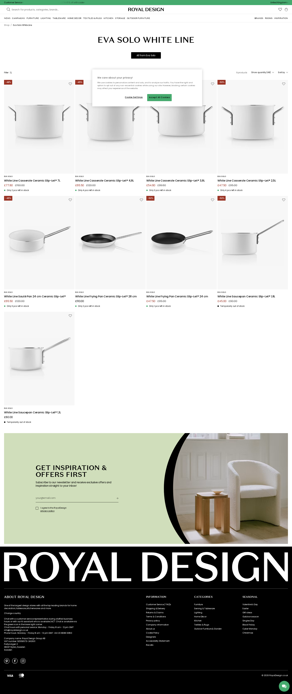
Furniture (198, 604)
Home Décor (200, 617)
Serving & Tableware (204, 609)
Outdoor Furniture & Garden (208, 629)
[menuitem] (7, 18)
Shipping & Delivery (155, 609)
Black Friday (248, 625)
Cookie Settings (134, 97)
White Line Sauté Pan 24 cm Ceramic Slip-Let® (35, 296)
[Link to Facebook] (15, 660)
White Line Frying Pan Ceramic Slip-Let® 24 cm (177, 296)
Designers (151, 637)
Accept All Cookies (159, 97)
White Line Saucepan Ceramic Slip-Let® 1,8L (246, 296)
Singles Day (248, 621)
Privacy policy (153, 621)
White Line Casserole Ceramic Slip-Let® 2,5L (246, 180)
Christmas (247, 633)
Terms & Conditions (156, 617)
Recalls (149, 645)
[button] (279, 2)
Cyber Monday (249, 629)
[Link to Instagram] (23, 660)
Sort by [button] (281, 72)
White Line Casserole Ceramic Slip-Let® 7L (32, 180)
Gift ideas (247, 613)
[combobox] (279, 2)
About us (150, 629)
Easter (245, 609)
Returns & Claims (154, 613)
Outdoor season (250, 617)
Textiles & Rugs (201, 625)
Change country (12, 613)
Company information (157, 625)
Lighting (198, 613)
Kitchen (198, 621)
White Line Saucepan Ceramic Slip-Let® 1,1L (32, 412)
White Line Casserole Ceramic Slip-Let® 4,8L (104, 180)
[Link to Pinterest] (6, 660)
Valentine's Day (250, 604)
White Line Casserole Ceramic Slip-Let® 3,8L (175, 180)
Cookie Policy (152, 633)
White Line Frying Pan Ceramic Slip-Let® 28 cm (106, 296)
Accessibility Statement (157, 641)
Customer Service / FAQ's (158, 604)
